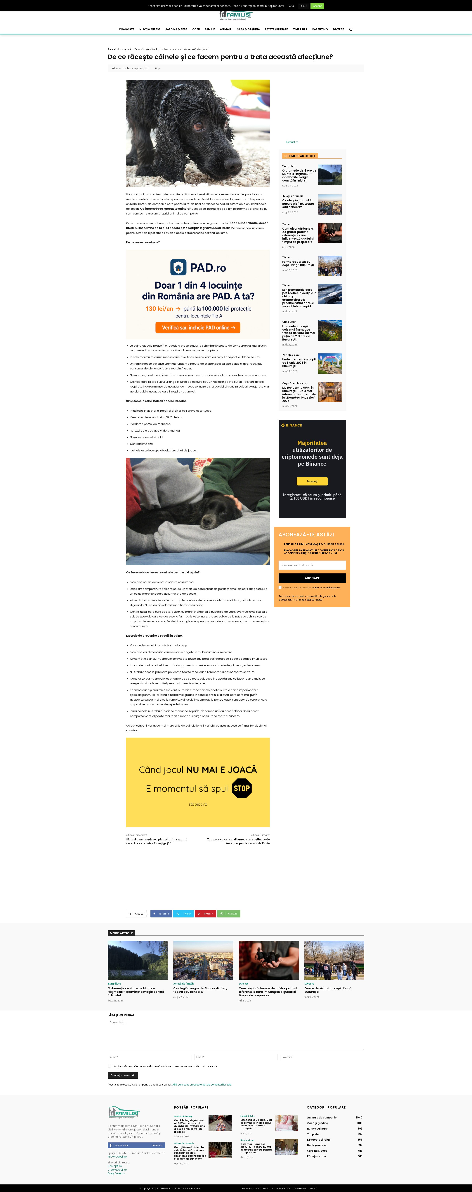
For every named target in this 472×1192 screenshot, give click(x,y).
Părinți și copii (291, 354)
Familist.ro (292, 142)
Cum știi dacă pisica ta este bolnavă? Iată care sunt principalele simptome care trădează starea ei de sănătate (190, 1152)
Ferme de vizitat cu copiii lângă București (298, 263)
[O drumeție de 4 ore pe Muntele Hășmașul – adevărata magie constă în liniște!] (330, 175)
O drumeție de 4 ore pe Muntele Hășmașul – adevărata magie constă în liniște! (299, 175)
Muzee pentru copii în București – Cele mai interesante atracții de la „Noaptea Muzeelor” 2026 (299, 394)
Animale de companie (120, 49)
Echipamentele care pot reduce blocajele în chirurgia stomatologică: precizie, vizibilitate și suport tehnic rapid (299, 298)
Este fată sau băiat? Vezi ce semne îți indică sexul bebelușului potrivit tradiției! (256, 1124)
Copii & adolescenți (294, 383)
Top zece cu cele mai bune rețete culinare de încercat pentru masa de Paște (238, 841)
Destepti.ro (115, 1166)
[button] (350, 29)
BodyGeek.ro (116, 1173)
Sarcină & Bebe (247, 1116)
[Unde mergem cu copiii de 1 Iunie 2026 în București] (330, 363)
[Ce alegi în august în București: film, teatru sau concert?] (330, 204)
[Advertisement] (197, 877)
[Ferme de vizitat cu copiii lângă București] (330, 266)
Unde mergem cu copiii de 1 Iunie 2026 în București (299, 362)
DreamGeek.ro (117, 1170)
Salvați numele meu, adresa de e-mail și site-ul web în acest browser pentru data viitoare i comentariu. (165, 1066)
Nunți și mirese (247, 1140)
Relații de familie (292, 195)
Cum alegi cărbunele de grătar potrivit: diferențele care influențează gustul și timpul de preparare (298, 235)
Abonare (312, 578)
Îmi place (158, 1145)
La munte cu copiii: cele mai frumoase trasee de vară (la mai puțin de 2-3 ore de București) (298, 332)
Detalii (304, 6)
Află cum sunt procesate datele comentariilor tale (201, 1084)
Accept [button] (317, 5)
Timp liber (289, 166)
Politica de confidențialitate (326, 587)
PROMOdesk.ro (117, 1156)
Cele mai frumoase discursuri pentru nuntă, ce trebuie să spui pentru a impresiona (256, 1148)
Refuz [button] (291, 5)
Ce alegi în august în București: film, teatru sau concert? (298, 203)
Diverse (287, 224)
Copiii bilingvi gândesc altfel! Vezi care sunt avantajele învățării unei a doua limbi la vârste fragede (190, 1125)
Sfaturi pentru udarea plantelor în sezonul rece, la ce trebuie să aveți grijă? (156, 841)
